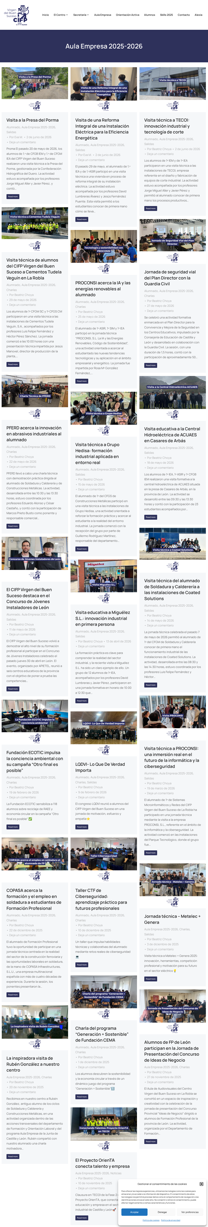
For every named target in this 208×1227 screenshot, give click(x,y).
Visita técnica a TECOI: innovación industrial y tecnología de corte (167, 126)
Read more (13, 196)
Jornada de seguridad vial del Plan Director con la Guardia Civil (170, 278)
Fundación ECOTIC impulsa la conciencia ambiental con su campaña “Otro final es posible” (34, 761)
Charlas (11, 290)
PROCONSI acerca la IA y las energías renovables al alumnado (102, 289)
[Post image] (35, 89)
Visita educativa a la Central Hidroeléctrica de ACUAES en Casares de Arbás (172, 435)
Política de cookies (151, 1220)
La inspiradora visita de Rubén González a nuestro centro (32, 1064)
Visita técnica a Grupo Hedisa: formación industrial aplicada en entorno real (97, 453)
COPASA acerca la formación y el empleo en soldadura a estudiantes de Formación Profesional (33, 899)
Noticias (115, 1173)
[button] (201, 1184)
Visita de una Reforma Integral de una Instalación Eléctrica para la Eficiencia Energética (102, 129)
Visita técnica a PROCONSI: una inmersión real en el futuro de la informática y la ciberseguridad (171, 757)
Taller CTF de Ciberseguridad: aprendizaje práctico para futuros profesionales (101, 899)
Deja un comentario (22, 142)
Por (16, 137)
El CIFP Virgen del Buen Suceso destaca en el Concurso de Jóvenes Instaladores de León (29, 598)
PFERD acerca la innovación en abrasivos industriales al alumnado (33, 434)
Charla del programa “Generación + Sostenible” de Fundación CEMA (102, 1034)
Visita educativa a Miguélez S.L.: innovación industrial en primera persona (102, 618)
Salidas (11, 132)
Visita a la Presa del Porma (32, 120)
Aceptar (134, 1212)
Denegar (162, 1212)
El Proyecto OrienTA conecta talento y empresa (102, 1163)
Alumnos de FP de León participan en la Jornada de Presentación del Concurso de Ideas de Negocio (171, 1051)
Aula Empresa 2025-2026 (38, 127)
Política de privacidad (170, 1220)
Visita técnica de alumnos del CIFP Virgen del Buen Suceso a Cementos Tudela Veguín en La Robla (34, 269)
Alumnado (13, 127)
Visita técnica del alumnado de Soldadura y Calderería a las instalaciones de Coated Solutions (172, 589)
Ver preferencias (190, 1212)
